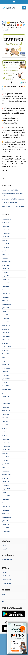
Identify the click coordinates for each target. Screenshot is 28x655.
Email (3, 594)
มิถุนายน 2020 (6, 450)
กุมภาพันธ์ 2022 (6, 379)
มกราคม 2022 (5, 382)
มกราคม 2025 (5, 254)
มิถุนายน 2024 (5, 279)
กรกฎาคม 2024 (6, 276)
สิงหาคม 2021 (5, 400)
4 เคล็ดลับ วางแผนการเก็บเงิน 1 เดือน (11, 202)
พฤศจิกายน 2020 (6, 432)
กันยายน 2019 (5, 482)
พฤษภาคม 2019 (6, 496)
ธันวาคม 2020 (5, 428)
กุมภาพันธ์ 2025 (6, 251)
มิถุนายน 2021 (5, 407)
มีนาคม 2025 (5, 247)
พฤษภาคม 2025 (6, 240)
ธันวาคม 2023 (5, 301)
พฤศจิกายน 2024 (6, 262)
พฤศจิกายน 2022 (6, 347)
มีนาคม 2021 (5, 418)
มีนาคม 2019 (5, 503)
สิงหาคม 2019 (5, 485)
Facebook (5, 598)
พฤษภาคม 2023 (6, 325)
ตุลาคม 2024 (5, 265)
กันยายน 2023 (5, 311)
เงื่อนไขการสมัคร (7, 576)
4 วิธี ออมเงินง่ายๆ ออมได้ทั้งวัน (10, 190)
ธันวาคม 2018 (5, 514)
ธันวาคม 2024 (5, 258)
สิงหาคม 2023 (5, 315)
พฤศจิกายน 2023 (6, 304)
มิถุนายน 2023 (5, 322)
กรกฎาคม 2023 (6, 318)
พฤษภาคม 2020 (6, 453)
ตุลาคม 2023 (5, 308)
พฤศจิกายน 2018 (6, 517)
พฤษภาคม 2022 (6, 368)
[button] (24, 7)
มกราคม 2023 (5, 340)
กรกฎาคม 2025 (6, 233)
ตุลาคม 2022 (5, 350)
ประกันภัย (5, 549)
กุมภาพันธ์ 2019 (6, 506)
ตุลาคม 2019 (5, 478)
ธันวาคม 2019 (5, 471)
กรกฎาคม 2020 (6, 446)
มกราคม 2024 (5, 297)
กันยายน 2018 (5, 524)
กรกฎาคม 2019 (6, 489)
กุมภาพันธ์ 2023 (6, 336)
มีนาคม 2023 (5, 333)
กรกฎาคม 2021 (6, 403)
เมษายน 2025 (5, 244)
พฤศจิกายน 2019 (6, 475)
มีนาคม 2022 (5, 375)
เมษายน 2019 (5, 499)
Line (3, 601)
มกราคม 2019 (5, 510)
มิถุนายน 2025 (5, 237)
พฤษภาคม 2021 (6, 411)
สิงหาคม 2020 (5, 443)
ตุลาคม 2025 (5, 222)
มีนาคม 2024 (5, 290)
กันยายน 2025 (5, 226)
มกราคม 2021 (5, 425)
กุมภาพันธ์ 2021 (6, 421)
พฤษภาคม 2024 (6, 283)
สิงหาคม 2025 (5, 230)
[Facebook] (14, 1)
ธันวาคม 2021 (5, 386)
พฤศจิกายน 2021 (6, 389)
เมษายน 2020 (5, 457)
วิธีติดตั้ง (5, 572)
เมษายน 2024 (5, 286)
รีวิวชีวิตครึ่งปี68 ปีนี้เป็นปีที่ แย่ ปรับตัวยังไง (13, 199)
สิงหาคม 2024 (5, 272)
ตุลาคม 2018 (5, 521)
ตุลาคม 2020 (5, 435)
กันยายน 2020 (6, 439)
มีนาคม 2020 (5, 460)
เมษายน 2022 (5, 372)
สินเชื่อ (4, 545)
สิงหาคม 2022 (5, 357)
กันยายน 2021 (5, 396)
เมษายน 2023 (5, 329)
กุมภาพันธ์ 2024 (6, 293)
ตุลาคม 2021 (5, 393)
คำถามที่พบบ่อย (7, 583)
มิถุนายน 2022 (5, 364)
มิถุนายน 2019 (5, 492)
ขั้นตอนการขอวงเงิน (8, 579)
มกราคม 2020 (5, 467)
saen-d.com (5, 562)
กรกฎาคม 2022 (6, 361)
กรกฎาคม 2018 (6, 531)
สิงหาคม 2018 (5, 528)
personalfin (5, 30)
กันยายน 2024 (5, 269)
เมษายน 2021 (5, 414)
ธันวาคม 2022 (5, 343)
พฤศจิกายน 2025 (6, 219)
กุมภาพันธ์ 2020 (6, 464)
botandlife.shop (7, 559)
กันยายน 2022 (5, 354)
